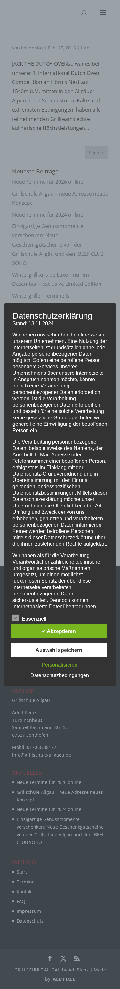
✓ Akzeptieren (59, 631)
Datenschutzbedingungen (59, 675)
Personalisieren (59, 665)
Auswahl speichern (59, 650)
